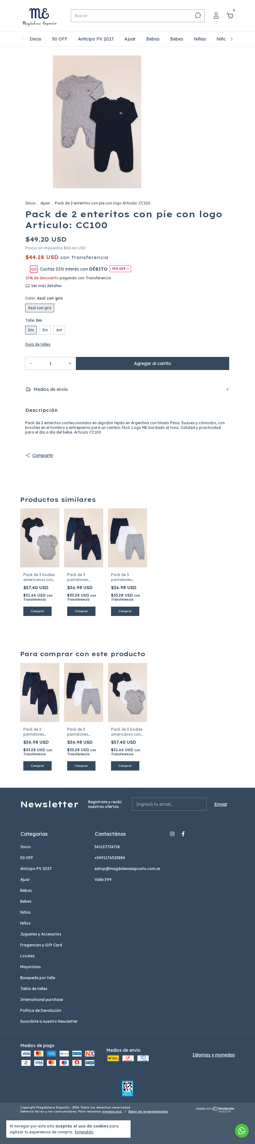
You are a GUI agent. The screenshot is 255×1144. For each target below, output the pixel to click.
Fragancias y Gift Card (41, 945)
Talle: (33, 320)
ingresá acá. (112, 1111)
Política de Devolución (40, 1010)
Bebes (176, 39)
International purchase (41, 999)
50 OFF (59, 39)
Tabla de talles (33, 988)
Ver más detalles (46, 285)
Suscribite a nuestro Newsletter (49, 1021)
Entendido (84, 1132)
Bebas (153, 39)
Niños (222, 39)
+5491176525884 (110, 857)
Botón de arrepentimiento (148, 1111)
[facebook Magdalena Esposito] (183, 833)
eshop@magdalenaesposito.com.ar (127, 868)
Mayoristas (30, 966)
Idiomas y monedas (213, 1055)
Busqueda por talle (37, 977)
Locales (27, 956)
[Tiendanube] (215, 1111)
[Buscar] (197, 15)
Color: (44, 298)
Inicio (35, 39)
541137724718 (107, 846)
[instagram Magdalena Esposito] (172, 833)
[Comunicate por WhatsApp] (242, 1131)
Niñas (200, 39)
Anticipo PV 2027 (96, 39)
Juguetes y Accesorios (40, 934)
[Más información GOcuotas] (120, 269)
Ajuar (130, 39)
